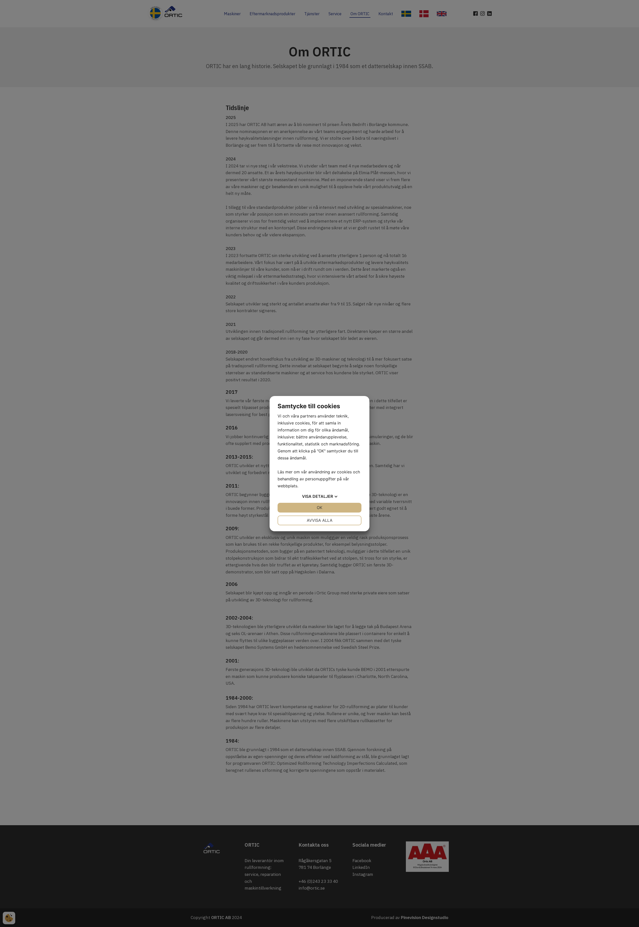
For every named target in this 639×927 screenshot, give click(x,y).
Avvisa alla (319, 520)
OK (319, 507)
